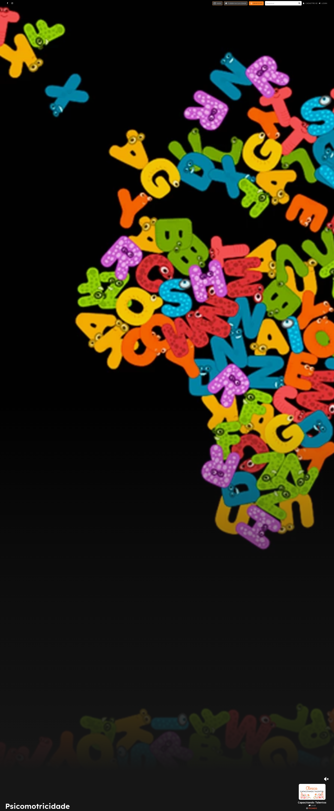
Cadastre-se (311, 3)
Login (324, 3)
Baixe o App (257, 3)
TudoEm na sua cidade (237, 3)
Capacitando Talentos (312, 802)
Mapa (218, 3)
